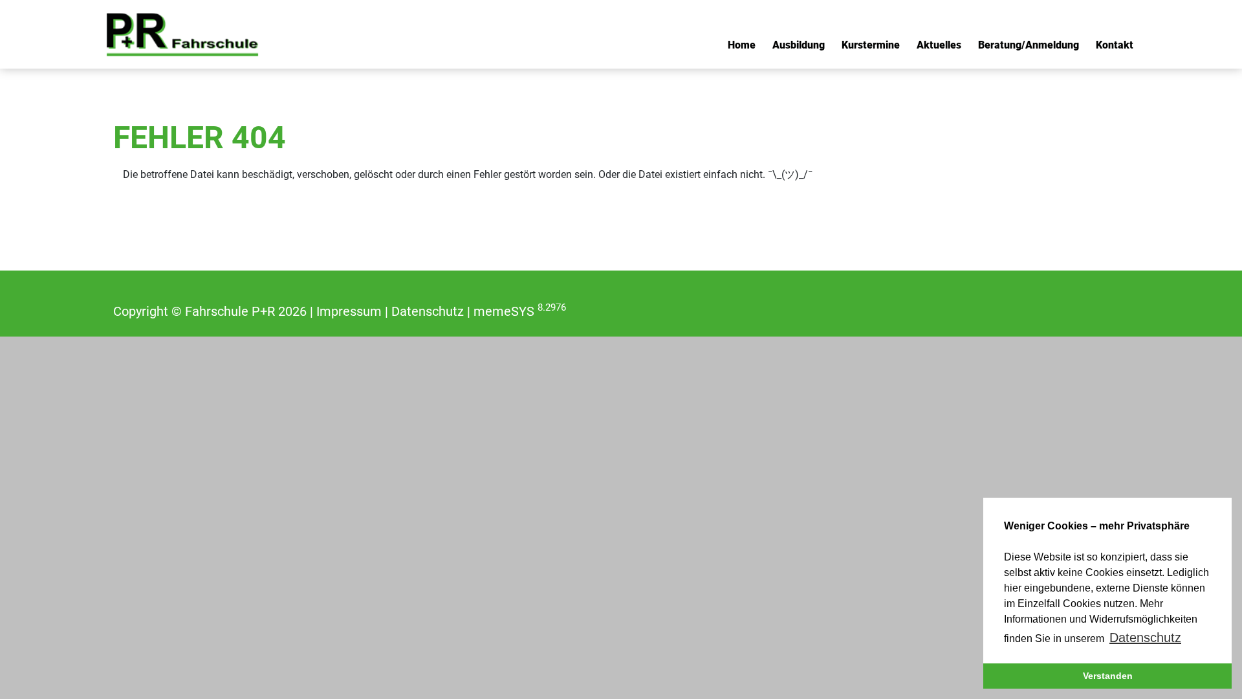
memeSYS (520, 311)
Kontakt (1114, 45)
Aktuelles (939, 45)
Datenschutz (427, 311)
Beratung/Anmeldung (1028, 45)
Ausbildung (798, 45)
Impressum (349, 311)
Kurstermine (871, 45)
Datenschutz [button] (1145, 637)
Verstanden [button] (1108, 676)
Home (742, 45)
